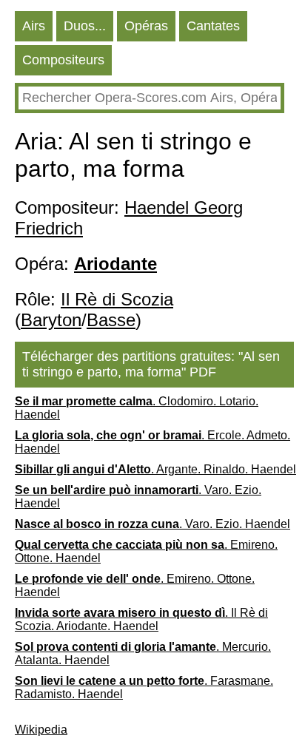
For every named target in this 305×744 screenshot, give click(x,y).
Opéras (146, 25)
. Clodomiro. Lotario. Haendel (136, 408)
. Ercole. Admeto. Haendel (152, 442)
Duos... (85, 25)
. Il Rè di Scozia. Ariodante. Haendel (141, 619)
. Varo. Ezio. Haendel (138, 497)
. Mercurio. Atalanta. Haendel (143, 653)
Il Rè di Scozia (117, 299)
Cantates (213, 25)
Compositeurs (63, 60)
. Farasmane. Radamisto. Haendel (144, 687)
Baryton (51, 320)
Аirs (33, 25)
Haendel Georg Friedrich (129, 217)
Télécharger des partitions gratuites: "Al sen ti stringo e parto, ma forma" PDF (151, 364)
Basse (111, 320)
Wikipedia (41, 729)
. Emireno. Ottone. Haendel (146, 551)
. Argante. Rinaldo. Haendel (155, 469)
